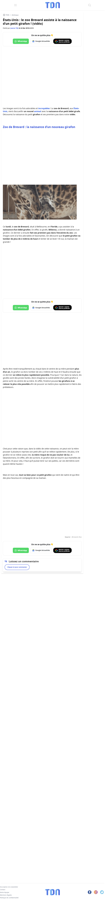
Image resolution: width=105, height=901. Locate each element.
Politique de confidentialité (9, 898)
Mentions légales (6, 895)
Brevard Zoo (76, 537)
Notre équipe (4, 892)
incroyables (44, 108)
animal (37, 111)
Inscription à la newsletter (9, 887)
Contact (2, 890)
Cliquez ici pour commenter (17, 567)
